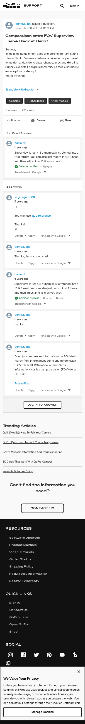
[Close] (79, 671)
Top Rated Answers (19, 133)
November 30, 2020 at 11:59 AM (34, 28)
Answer (41, 120)
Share (68, 120)
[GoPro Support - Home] (24, 5)
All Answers (14, 187)
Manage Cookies (43, 712)
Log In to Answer (42, 404)
